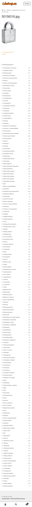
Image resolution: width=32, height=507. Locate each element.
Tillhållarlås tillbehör (8, 448)
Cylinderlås (6, 110)
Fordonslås (6, 211)
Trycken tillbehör (7, 466)
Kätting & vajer (7, 262)
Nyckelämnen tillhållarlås (9, 325)
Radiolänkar (6, 382)
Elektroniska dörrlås (8, 173)
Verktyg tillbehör (7, 483)
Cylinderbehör (7, 103)
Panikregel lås (6, 355)
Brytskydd (6, 93)
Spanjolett (6, 423)
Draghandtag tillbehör (9, 158)
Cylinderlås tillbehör (8, 113)
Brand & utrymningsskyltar (10, 83)
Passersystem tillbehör (9, 357)
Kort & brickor (6, 274)
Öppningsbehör (7, 335)
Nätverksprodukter (8, 307)
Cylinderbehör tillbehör (9, 105)
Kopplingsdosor (7, 272)
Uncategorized (7, 471)
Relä (4, 390)
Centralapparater (7, 98)
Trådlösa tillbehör (7, 455)
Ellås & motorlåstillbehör (9, 186)
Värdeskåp (6, 478)
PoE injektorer (6, 365)
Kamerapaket (6, 257)
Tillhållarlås (6, 445)
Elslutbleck (6, 189)
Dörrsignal (6, 143)
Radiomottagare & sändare (10, 385)
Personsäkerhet (7, 362)
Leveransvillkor (6, 498)
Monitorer (5, 302)
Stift (4, 433)
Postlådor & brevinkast (9, 377)
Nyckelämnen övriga (8, 322)
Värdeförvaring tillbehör (9, 476)
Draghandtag (6, 156)
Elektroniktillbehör (8, 168)
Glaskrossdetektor (8, 219)
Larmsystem (6, 284)
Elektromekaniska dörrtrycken (11, 166)
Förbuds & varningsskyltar (10, 209)
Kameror (5, 259)
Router (5, 398)
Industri (5, 241)
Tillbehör (5, 443)
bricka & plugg (7, 90)
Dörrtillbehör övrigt (8, 153)
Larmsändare (6, 282)
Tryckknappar (6, 468)
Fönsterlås (6, 206)
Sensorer (5, 400)
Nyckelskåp (6, 327)
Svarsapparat (6, 435)
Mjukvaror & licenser (8, 297)
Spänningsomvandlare (9, 428)
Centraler (5, 100)
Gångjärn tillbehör (8, 216)
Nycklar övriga (7, 332)
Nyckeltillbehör (7, 330)
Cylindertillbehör (7, 118)
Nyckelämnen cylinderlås (9, 319)
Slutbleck (5, 415)
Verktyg (5, 481)
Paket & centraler (7, 350)
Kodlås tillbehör (7, 267)
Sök (16, 504)
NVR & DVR (6, 314)
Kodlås (5, 264)
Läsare (5, 287)
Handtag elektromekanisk (9, 224)
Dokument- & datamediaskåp (10, 128)
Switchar (5, 438)
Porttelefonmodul (7, 375)
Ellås (4, 183)
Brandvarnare (6, 88)
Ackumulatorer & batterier (9, 68)
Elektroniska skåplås (8, 178)
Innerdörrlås (6, 249)
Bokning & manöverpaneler (10, 78)
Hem (4, 10)
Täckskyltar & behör (8, 440)
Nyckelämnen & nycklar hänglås (11, 317)
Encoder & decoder (8, 199)
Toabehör (5, 450)
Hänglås (9, 10)
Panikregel (6, 352)
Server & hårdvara (7, 403)
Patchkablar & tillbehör (9, 360)
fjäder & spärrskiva (8, 201)
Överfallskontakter (8, 337)
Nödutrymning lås (7, 312)
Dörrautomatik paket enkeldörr (11, 133)
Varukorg (24, 503)
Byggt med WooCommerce (18, 498)
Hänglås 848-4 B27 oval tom (18, 10)
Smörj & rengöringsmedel (9, 418)
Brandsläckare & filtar (8, 85)
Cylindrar (5, 121)
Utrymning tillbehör (8, 473)
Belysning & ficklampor (9, 75)
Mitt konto (5, 504)
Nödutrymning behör (8, 309)
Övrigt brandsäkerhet (8, 345)
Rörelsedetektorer (7, 395)
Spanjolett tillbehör (8, 425)
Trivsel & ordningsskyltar (9, 461)
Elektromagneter (7, 163)
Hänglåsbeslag (7, 234)
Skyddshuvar (6, 413)
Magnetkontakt (7, 289)
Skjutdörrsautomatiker (9, 408)
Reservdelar (6, 392)
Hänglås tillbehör (7, 231)
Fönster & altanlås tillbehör (10, 204)
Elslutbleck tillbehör (8, 194)
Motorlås (5, 304)
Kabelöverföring (7, 254)
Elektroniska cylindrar (8, 171)
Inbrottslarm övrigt (8, 239)
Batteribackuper (7, 73)
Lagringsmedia (7, 277)
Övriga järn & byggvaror (9, 340)
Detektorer (6, 123)
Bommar (5, 80)
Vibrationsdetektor (8, 486)
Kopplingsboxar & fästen (9, 269)
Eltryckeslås (6, 196)
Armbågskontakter (8, 70)
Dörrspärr (5, 146)
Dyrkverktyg (6, 161)
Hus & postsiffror (7, 236)
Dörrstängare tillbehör (9, 151)
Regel (4, 387)
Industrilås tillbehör (8, 244)
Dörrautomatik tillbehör (9, 136)
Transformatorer (7, 458)
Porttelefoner (6, 370)
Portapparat (6, 367)
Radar (4, 380)
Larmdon (5, 279)
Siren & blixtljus (7, 405)
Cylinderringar (7, 115)
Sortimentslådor (7, 420)
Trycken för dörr (7, 463)
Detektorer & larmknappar (9, 126)
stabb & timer (6, 430)
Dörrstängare (6, 148)
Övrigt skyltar (6, 347)
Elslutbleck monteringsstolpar (11, 191)
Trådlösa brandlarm (8, 453)
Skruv (4, 410)
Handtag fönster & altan (9, 226)
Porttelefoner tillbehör (9, 372)
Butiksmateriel (7, 95)
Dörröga (5, 141)
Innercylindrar (6, 246)
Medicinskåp (6, 292)
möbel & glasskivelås (8, 299)
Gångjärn (5, 214)
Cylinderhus (6, 108)
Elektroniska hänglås (8, 176)
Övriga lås (5, 342)
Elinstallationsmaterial (9, 181)
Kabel (4, 251)
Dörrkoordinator (7, 138)
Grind (4, 221)
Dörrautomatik (7, 131)
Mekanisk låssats (7, 294)
